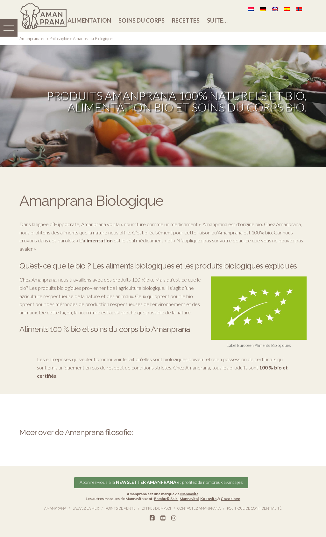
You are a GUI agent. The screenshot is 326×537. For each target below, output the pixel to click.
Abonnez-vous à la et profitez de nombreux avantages (161, 482)
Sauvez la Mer (86, 508)
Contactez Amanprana (199, 508)
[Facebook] (152, 518)
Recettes (186, 20)
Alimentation (89, 20)
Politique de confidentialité (254, 508)
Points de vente (120, 508)
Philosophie (59, 38)
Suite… (217, 20)
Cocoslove (230, 498)
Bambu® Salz (166, 498)
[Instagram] (173, 518)
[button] (9, 28)
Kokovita (208, 498)
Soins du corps (141, 20)
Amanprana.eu (32, 38)
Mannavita (189, 493)
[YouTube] (163, 518)
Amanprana (55, 508)
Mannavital (189, 498)
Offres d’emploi (156, 508)
